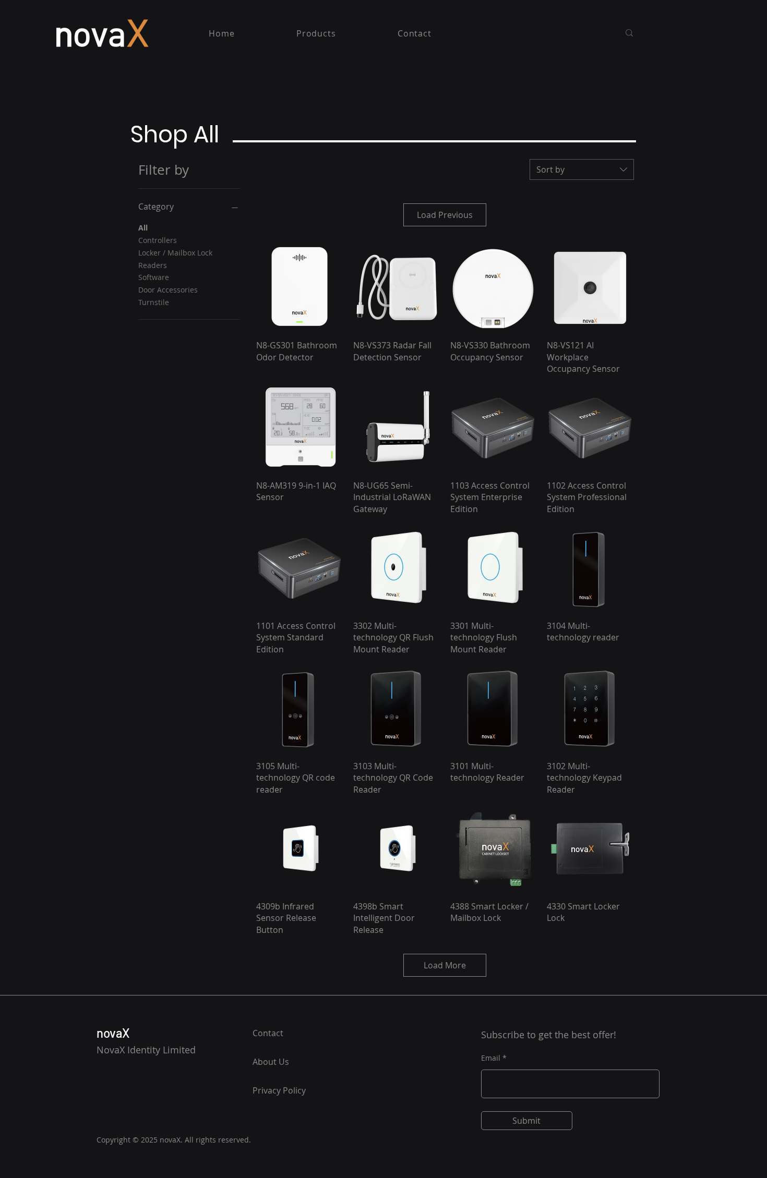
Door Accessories (168, 290)
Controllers (157, 240)
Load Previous (445, 215)
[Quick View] (299, 288)
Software (153, 277)
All (143, 228)
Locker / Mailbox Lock (175, 253)
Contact (268, 1033)
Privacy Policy (279, 1090)
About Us (271, 1061)
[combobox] (582, 169)
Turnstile (153, 302)
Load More (445, 965)
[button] (316, 33)
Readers (152, 265)
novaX (113, 1032)
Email (490, 1058)
